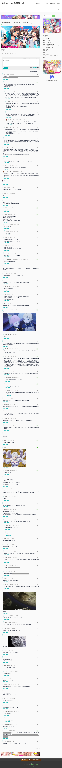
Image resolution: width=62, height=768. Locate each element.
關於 (59, 9)
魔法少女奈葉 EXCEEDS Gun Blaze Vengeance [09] (50, 49)
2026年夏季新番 (44, 3)
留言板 (58, 3)
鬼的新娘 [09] (45, 52)
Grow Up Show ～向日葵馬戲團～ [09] (50, 55)
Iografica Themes (36, 765)
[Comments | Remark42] (20, 403)
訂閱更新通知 (52, 3)
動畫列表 (38, 3)
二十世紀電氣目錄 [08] (47, 38)
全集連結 (3, 49)
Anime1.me (13, 3)
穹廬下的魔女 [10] (46, 54)
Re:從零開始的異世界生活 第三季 (10, 53)
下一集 (2, 50)
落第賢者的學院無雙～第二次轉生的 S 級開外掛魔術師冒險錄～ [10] (51, 46)
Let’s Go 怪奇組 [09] (47, 42)
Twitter (26, 764)
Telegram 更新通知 (34, 764)
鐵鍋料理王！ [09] (46, 40)
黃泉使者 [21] (45, 57)
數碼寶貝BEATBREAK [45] (48, 44)
